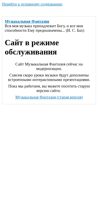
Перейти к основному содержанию (32, 4)
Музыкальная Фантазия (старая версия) (49, 97)
